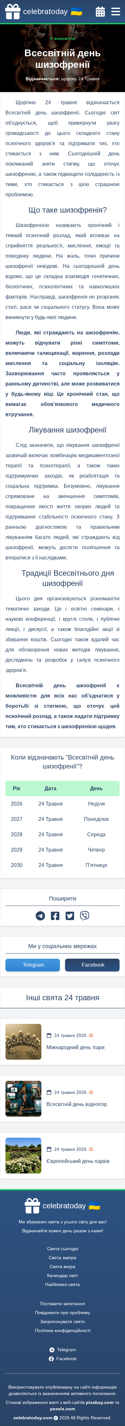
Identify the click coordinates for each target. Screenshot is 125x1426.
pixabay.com (99, 1402)
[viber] (84, 916)
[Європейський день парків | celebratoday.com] (23, 1155)
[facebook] (55, 916)
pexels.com (62, 1408)
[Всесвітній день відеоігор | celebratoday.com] (23, 1099)
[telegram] (40, 916)
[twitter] (70, 916)
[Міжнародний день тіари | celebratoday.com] (23, 1042)
